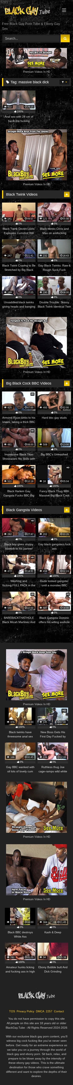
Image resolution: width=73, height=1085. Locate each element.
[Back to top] (60, 1073)
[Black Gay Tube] (30, 11)
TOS (12, 1011)
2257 (49, 1011)
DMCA (40, 1011)
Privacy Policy (25, 1011)
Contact (59, 1011)
